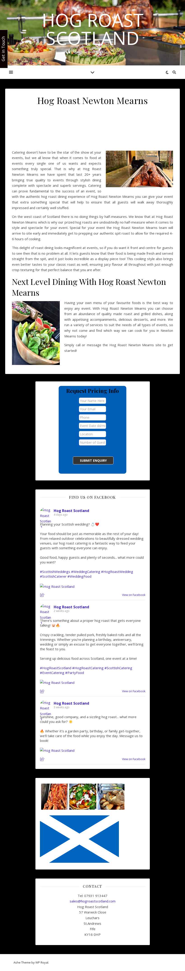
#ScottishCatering (118, 668)
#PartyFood (74, 672)
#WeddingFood (79, 576)
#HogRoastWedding (117, 571)
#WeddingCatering (85, 571)
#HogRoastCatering (88, 668)
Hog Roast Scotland (92, 29)
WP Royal (41, 962)
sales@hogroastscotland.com (93, 901)
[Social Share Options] (43, 595)
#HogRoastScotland (55, 668)
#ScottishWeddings (55, 571)
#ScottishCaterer (53, 576)
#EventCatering (52, 672)
